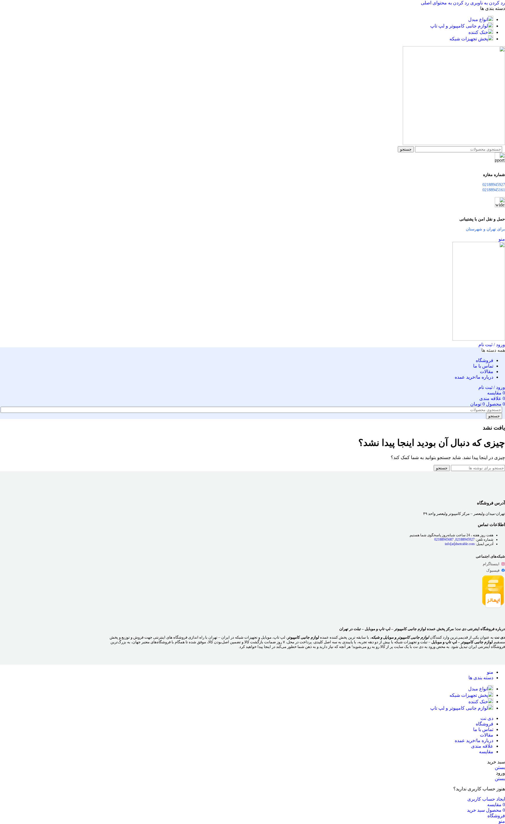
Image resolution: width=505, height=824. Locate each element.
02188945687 (444, 539)
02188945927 (465, 539)
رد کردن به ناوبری (487, 2)
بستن (500, 767)
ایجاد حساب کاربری (486, 799)
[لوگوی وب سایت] (454, 143)
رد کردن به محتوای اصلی (445, 2)
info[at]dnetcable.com (460, 544)
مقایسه (486, 751)
